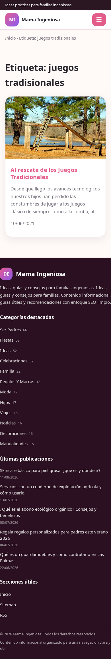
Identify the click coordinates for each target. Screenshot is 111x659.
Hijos (8, 402)
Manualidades (17, 443)
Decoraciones (16, 433)
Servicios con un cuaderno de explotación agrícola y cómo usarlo (51, 490)
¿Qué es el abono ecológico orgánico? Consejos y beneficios (48, 512)
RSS (3, 615)
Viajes (9, 412)
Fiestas (10, 340)
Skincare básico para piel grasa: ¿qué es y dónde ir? (50, 470)
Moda (9, 392)
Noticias (11, 423)
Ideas (8, 350)
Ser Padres (13, 329)
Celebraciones (17, 361)
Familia (10, 371)
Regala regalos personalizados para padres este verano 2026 (54, 535)
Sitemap (8, 604)
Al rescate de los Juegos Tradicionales (44, 173)
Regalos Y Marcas (20, 381)
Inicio (10, 38)
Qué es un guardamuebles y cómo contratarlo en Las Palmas (52, 557)
